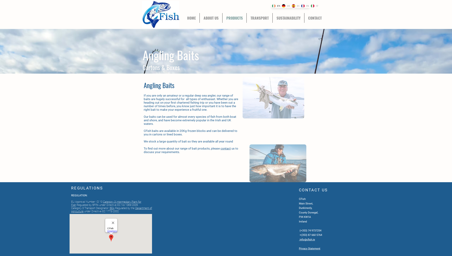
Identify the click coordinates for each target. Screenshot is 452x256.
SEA (112, 208)
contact (226, 148)
